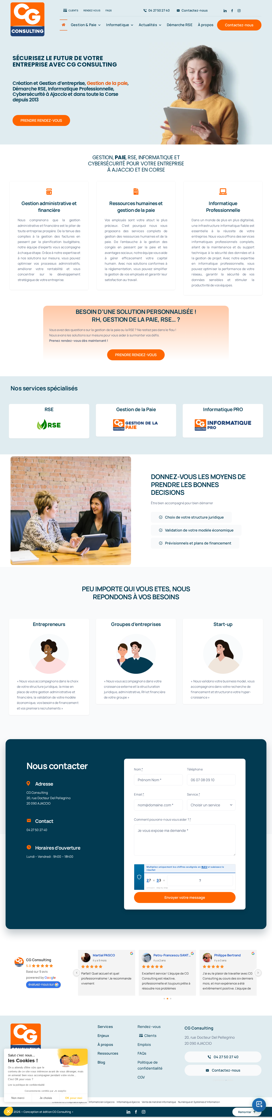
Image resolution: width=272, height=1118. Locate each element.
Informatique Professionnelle (223, 206)
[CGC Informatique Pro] (223, 421)
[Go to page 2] (170, 999)
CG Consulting (38, 959)
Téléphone (195, 769)
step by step (162, 888)
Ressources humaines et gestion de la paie (135, 206)
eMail (230, 1080)
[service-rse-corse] (49, 421)
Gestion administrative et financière (49, 206)
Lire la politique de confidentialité (26, 1085)
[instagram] (239, 10)
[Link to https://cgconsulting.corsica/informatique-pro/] (223, 191)
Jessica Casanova (106, 955)
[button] (8, 1111)
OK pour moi (73, 1097)
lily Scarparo (163, 955)
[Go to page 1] (167, 998)
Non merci (17, 1097)
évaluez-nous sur (41, 984)
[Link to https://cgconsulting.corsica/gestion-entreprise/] (49, 191)
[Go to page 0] (164, 998)
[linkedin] (225, 10)
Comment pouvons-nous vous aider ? (162, 819)
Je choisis (46, 1097)
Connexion (219, 1080)
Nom (138, 769)
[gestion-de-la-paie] (136, 421)
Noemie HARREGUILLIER (232, 955)
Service (193, 794)
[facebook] (232, 10)
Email (139, 794)
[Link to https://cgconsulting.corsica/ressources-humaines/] (136, 191)
